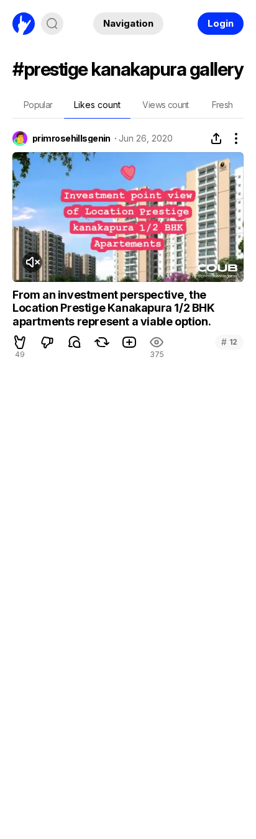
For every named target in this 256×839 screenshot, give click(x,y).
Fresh (222, 104)
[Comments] (74, 342)
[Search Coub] (52, 23)
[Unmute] (32, 262)
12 (229, 342)
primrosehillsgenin (71, 138)
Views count (165, 104)
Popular (38, 104)
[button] (19, 342)
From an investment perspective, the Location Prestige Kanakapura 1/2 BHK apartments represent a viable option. (113, 308)
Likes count (97, 104)
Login (221, 23)
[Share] (216, 138)
